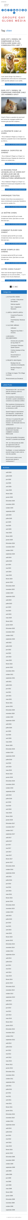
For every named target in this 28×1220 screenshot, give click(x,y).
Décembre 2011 (10, 1071)
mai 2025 (8, 525)
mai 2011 (8, 1096)
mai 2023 (8, 610)
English (6, 5)
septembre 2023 (10, 596)
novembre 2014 (10, 947)
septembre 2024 (10, 554)
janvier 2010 (9, 1153)
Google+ (8, 10)
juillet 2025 (9, 518)
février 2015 (9, 937)
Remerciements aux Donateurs (14, 378)
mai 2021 (8, 692)
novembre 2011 (10, 1075)
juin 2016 (8, 883)
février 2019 (9, 773)
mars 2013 (9, 1018)
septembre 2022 (10, 639)
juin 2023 (8, 607)
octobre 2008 (9, 1206)
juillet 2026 (9, 476)
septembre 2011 (10, 1082)
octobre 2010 (9, 1121)
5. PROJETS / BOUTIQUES (13, 360)
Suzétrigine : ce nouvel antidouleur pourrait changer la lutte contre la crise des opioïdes (15, 452)
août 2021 (8, 681)
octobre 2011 (9, 1078)
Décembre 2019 (10, 749)
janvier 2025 (9, 539)
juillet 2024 (9, 561)
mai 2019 (8, 763)
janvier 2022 (9, 667)
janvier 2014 (9, 983)
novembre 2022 (10, 632)
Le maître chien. (9, 213)
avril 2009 (8, 1185)
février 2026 (9, 493)
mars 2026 (9, 490)
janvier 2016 (9, 901)
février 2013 (9, 1022)
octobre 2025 (9, 508)
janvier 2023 (9, 625)
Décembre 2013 (10, 986)
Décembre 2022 (10, 628)
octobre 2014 (9, 951)
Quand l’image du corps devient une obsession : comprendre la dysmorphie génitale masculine (14, 413)
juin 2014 (8, 965)
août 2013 (8, 1000)
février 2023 (9, 621)
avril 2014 (8, 972)
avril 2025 (8, 529)
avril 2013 (8, 1015)
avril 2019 (8, 766)
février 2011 (9, 1107)
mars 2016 (9, 894)
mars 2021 (9, 699)
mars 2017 (9, 855)
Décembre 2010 (10, 1114)
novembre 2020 (10, 713)
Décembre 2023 (10, 586)
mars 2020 (9, 742)
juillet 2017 (9, 841)
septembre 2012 (10, 1039)
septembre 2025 (10, 511)
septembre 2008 (10, 1210)
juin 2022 (8, 649)
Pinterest (11, 10)
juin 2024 (8, 564)
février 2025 (9, 536)
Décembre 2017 (10, 823)
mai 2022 (8, 653)
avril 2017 (8, 851)
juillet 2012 (9, 1046)
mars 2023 (9, 617)
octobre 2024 (9, 550)
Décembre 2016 (10, 866)
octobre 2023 (9, 593)
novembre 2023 (10, 589)
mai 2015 (8, 926)
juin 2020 (8, 731)
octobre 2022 (9, 635)
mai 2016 (8, 887)
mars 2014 (9, 976)
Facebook (2, 10)
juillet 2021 (9, 685)
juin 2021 (8, 688)
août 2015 (8, 915)
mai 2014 (8, 968)
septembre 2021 (10, 678)
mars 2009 (9, 1188)
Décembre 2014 (10, 944)
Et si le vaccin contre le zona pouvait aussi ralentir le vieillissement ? (14, 459)
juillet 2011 (9, 1089)
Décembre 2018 (10, 781)
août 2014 (8, 958)
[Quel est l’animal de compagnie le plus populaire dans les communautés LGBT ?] (13, 73)
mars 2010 (9, 1146)
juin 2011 (8, 1093)
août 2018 (8, 795)
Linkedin (14, 10)
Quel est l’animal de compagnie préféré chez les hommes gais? (13, 92)
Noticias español (15, 304)
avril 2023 (8, 614)
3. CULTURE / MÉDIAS (12, 325)
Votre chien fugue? (11, 269)
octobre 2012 (9, 1036)
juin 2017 (8, 844)
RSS (23, 10)
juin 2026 (8, 479)
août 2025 (8, 515)
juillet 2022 (9, 646)
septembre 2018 (10, 791)
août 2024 (8, 557)
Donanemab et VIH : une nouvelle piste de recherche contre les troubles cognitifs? (15, 391)
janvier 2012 (9, 1068)
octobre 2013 (9, 993)
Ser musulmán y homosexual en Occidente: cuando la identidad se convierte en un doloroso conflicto (15, 398)
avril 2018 (8, 809)
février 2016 (9, 898)
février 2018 (9, 816)
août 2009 (8, 1171)
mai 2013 (8, 1011)
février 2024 (9, 578)
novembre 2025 (10, 504)
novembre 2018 (10, 784)
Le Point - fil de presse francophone (15, 84)
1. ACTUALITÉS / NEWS (13, 297)
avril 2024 (8, 571)
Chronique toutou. (10, 195)
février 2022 (9, 664)
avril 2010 (8, 1142)
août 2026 (8, 472)
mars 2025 (9, 532)
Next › (16, 286)
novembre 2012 (10, 1032)
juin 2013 (8, 1007)
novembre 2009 (10, 1160)
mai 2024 (8, 568)
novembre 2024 (10, 547)
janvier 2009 (9, 1195)
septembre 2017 (10, 834)
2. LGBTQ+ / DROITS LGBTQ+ (14, 312)
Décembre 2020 (10, 710)
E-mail (25, 10)
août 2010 (8, 1128)
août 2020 (8, 724)
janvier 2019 (9, 777)
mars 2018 (9, 812)
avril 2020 (8, 738)
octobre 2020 (9, 717)
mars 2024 (9, 575)
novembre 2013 (10, 990)
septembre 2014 (10, 954)
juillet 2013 (9, 1004)
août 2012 (8, 1043)
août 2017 (8, 837)
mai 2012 (8, 1054)
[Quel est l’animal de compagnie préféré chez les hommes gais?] (13, 113)
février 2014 (9, 979)
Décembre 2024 (10, 543)
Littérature (13, 328)
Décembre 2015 (10, 905)
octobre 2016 (9, 869)
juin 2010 (8, 1135)
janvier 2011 (9, 1110)
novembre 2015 (10, 908)
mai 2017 (8, 848)
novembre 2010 (10, 1117)
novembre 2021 (10, 671)
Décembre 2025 (10, 500)
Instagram (20, 10)
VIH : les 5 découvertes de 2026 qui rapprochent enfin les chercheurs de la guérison (14, 444)
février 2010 (9, 1149)
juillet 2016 (9, 880)
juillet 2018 (9, 798)
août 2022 (8, 642)
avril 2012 (8, 1057)
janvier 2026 (9, 497)
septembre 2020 (10, 720)
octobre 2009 (9, 1163)
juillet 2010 (9, 1132)
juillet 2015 (9, 919)
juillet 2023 (9, 603)
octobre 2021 (9, 674)
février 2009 (9, 1192)
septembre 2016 (10, 873)
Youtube (17, 10)
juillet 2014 (9, 961)
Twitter (5, 10)
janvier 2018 (9, 820)
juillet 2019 (9, 759)
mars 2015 (9, 933)
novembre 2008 (10, 1202)
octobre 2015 (9, 912)
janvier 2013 (9, 1025)
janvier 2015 (9, 940)
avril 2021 (8, 695)
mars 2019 (9, 770)
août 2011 (8, 1085)
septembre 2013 (10, 997)
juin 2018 (8, 802)
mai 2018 (8, 805)
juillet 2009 (9, 1174)
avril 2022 (8, 656)
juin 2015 (8, 922)
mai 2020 (8, 734)
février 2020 (9, 745)
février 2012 (9, 1064)
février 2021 (9, 703)
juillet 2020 (9, 727)
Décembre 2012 (10, 1029)
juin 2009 (8, 1178)
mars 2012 (9, 1061)
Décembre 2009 (10, 1156)
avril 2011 (8, 1100)
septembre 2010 (10, 1124)
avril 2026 (8, 486)
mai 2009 (8, 1181)
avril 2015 (8, 929)
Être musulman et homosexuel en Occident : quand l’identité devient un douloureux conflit (15, 406)
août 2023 (8, 600)
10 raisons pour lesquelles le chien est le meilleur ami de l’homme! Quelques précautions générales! (13, 174)
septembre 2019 (10, 756)
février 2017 (9, 859)
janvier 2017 (9, 862)
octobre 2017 (9, 830)
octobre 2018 (9, 788)
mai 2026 (8, 483)
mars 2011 (9, 1103)
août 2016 (8, 876)
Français (6, 4)
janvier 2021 (9, 706)
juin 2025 (8, 522)
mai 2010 (8, 1139)
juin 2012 (8, 1050)
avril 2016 (8, 890)
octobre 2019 (9, 752)
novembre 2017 (10, 827)
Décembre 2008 (10, 1199)
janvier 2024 (9, 582)
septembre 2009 (10, 1167)
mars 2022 (9, 660)
